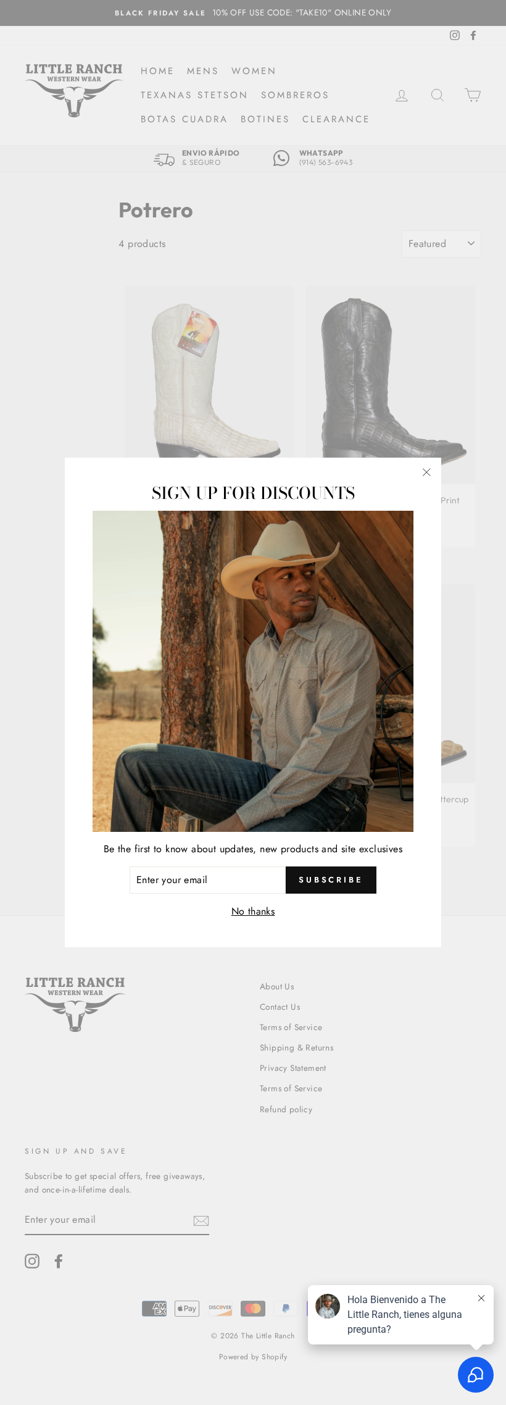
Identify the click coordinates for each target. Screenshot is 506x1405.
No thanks (253, 911)
